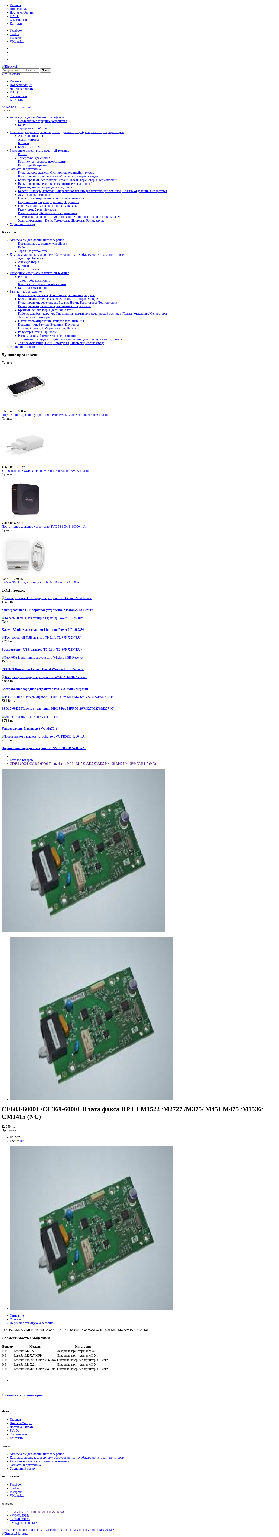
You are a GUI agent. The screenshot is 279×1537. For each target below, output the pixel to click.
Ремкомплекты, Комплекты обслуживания (47, 213)
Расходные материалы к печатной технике (39, 150)
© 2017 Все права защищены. (23, 1529)
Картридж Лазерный (32, 165)
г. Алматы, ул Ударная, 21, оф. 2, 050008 (37, 1511)
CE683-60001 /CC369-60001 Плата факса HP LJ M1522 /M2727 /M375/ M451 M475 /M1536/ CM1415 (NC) (83, 763)
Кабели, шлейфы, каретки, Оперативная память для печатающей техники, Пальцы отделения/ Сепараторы (92, 191)
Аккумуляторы (28, 139)
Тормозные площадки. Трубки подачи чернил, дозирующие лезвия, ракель (70, 216)
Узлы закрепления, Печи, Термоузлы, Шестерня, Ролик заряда (61, 220)
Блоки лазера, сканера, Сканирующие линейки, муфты (56, 172)
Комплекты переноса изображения (42, 161)
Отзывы (15, 1319)
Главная (15, 5)
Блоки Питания (29, 147)
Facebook (16, 30)
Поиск (45, 70)
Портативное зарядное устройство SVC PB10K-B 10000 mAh (44, 526)
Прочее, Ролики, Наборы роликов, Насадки (48, 205)
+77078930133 (20, 1515)
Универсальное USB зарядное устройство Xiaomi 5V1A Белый (45, 470)
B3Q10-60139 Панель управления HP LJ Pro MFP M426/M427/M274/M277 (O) (58, 708)
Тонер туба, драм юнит (34, 158)
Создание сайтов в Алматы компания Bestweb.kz (80, 1529)
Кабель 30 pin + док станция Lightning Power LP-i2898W (41, 582)
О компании (18, 19)
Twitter (14, 34)
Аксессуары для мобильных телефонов (37, 117)
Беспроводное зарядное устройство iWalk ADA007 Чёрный (45, 689)
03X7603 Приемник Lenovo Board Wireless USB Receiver (43, 669)
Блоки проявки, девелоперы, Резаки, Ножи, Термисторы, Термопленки (67, 180)
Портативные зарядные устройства (42, 121)
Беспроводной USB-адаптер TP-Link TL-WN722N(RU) (42, 649)
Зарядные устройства (33, 128)
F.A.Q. (14, 16)
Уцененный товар (22, 224)
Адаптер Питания (30, 135)
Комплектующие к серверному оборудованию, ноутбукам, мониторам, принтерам (67, 132)
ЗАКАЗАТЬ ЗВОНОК (17, 106)
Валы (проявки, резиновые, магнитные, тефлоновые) (55, 183)
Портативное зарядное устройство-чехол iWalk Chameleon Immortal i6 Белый (55, 415)
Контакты (16, 23)
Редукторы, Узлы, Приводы (37, 209)
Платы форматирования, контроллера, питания (51, 198)
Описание (17, 1315)
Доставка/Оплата (22, 12)
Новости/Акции (21, 8)
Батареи (23, 143)
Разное (22, 154)
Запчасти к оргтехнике (26, 169)
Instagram (16, 37)
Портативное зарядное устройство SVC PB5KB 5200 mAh (44, 748)
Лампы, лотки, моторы (34, 194)
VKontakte (17, 41)
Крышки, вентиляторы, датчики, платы (45, 187)
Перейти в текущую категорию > (33, 1323)
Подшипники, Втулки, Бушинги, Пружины (48, 202)
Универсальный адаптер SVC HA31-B (30, 728)
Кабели (23, 124)
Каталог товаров (21, 760)
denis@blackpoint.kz (23, 1523)
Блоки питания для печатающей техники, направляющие (58, 176)
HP (22, 1141)
